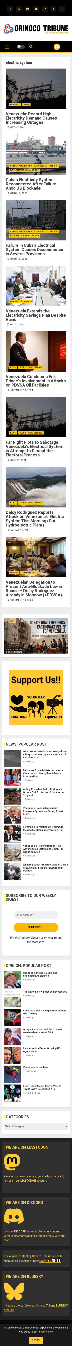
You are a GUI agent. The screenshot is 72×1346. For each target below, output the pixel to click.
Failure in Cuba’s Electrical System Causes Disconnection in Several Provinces (35, 249)
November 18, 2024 (21, 390)
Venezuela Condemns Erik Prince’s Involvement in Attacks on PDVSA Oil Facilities (36, 381)
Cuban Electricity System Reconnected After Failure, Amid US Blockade (32, 184)
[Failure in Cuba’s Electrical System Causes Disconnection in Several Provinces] (36, 220)
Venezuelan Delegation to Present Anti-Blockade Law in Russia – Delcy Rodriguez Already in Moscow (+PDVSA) (34, 588)
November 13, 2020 (21, 600)
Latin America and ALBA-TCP (24, 170)
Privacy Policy (45, 1331)
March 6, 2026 (18, 193)
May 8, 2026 (17, 127)
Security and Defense (31, 367)
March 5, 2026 (18, 259)
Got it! (36, 1340)
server (24, 1231)
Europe (14, 573)
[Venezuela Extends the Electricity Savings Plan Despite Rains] (36, 286)
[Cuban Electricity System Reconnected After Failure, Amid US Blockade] (36, 154)
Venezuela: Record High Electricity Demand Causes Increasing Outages (31, 118)
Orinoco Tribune (41, 1256)
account (33, 1180)
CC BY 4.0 (45, 1260)
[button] (7, 48)
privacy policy (53, 938)
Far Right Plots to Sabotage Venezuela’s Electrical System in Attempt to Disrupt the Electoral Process (34, 448)
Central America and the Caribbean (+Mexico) (34, 166)
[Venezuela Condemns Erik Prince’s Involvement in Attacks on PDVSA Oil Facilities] (36, 351)
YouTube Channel (52, 47)
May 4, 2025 (17, 324)
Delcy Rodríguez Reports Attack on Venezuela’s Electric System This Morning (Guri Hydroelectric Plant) (35, 518)
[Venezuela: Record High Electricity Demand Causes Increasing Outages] (36, 89)
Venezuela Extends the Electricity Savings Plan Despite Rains (36, 315)
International (29, 573)
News (26, 104)
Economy (15, 104)
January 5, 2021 (20, 530)
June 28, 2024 (18, 460)
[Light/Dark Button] (21, 47)
